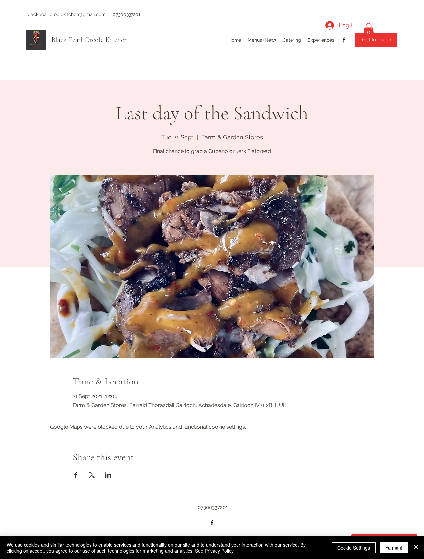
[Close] (416, 548)
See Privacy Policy (214, 550)
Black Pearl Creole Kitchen (89, 39)
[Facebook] (344, 40)
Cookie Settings (353, 547)
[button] (368, 29)
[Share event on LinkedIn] (108, 475)
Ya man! (393, 547)
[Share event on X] (92, 475)
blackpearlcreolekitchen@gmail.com (66, 14)
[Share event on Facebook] (76, 475)
